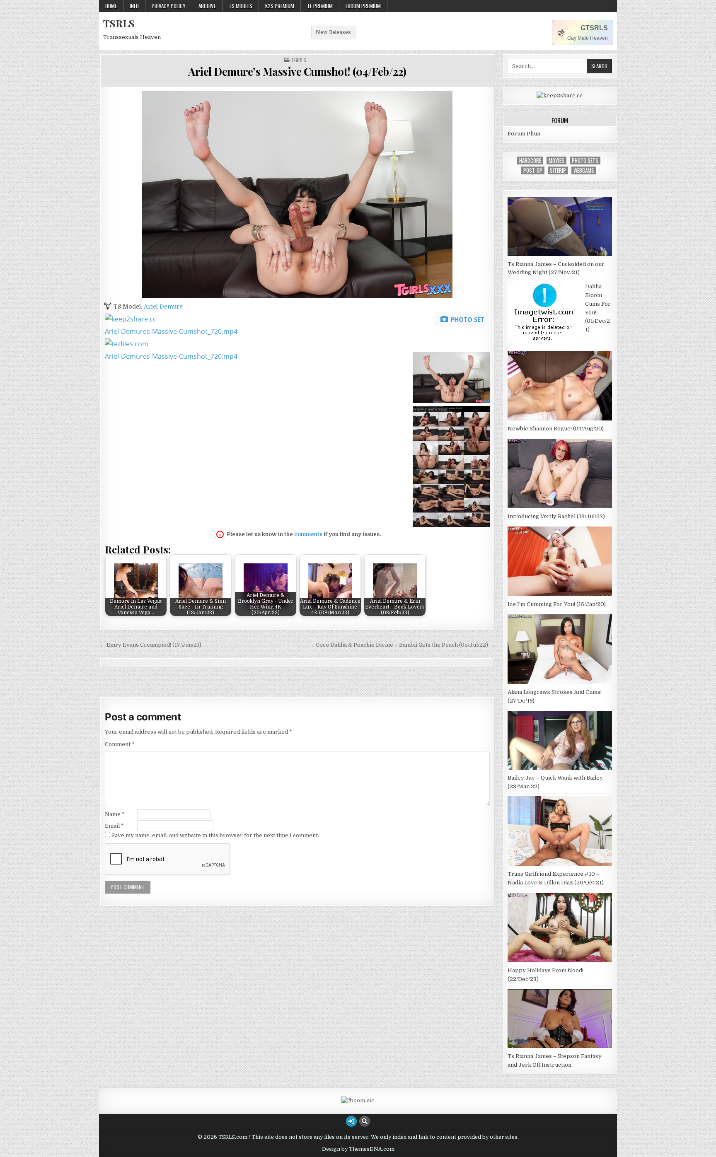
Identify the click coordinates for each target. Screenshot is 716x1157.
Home (111, 6)
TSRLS (119, 23)
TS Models (240, 6)
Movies (556, 160)
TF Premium (320, 6)
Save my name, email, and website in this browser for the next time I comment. (215, 835)
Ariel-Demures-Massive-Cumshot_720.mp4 (171, 331)
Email (114, 826)
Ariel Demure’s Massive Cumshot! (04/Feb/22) (297, 71)
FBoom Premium (363, 6)
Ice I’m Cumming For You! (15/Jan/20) (557, 604)
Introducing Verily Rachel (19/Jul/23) (556, 516)
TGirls (298, 60)
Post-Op (532, 170)
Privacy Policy (169, 6)
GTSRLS (594, 27)
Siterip (558, 170)
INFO (134, 6)
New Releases (333, 32)
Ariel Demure (163, 306)
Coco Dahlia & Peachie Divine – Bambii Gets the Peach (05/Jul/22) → (405, 645)
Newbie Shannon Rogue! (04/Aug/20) (556, 428)
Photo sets (585, 160)
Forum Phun (524, 133)
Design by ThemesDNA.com (358, 1149)
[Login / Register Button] (351, 1121)
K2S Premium (279, 6)
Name (115, 814)
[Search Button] (364, 1121)
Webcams (583, 170)
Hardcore (530, 160)
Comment (120, 744)
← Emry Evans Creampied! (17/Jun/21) (150, 645)
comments (308, 534)
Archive (207, 6)
